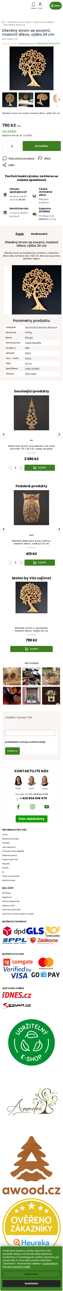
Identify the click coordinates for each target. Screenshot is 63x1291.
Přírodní (29, 337)
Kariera (5, 868)
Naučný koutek (8, 880)
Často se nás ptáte (10, 876)
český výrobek (32, 368)
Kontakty (6, 843)
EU (3, 872)
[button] (31, 644)
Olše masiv (30, 373)
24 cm (28, 363)
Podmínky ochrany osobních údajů (18, 914)
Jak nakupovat (9, 847)
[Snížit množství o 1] (6, 146)
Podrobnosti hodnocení (48, 43)
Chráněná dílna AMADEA (13, 851)
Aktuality (6, 864)
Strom (28, 358)
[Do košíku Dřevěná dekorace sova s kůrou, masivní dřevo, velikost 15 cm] (39, 563)
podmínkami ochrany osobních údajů (25, 742)
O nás (4, 834)
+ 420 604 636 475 (33, 798)
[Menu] (56, 6)
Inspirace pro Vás (10, 859)
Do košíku (41, 146)
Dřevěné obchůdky (10, 839)
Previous (4, 434)
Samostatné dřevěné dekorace (41, 327)
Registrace (7, 897)
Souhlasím (31, 1283)
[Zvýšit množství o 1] (16, 146)
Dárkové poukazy (9, 855)
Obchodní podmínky (11, 910)
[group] (31, 620)
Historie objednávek (10, 901)
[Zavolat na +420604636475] (33, 5)
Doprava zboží (8, 905)
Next (59, 434)
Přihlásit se (12, 751)
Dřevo (28, 353)
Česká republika (33, 342)
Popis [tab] (20, 234)
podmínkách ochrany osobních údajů (30, 1265)
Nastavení (31, 1274)
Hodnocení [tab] (39, 234)
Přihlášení (6, 893)
